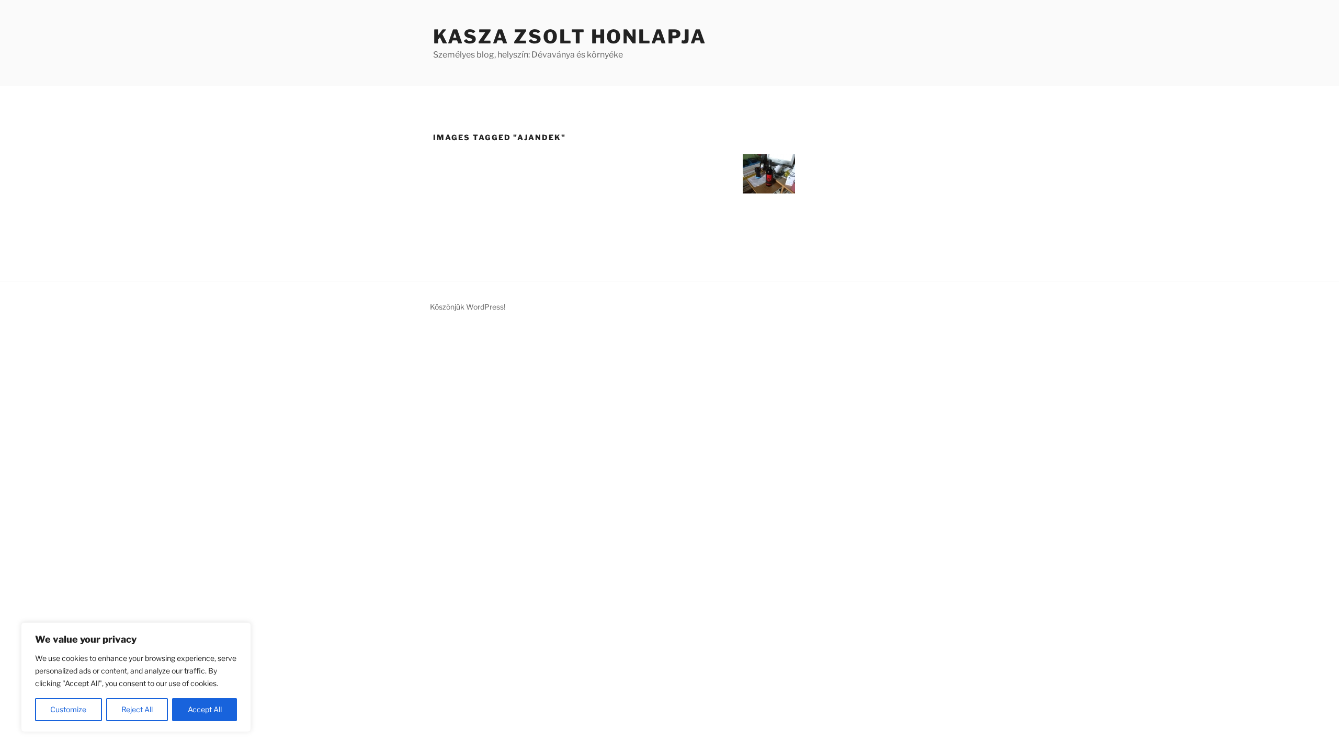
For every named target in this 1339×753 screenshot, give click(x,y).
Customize (68, 709)
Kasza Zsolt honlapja (570, 36)
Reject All (137, 709)
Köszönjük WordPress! (467, 306)
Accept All (205, 709)
